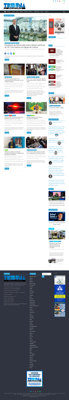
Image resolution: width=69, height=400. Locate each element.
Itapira (31, 319)
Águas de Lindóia (33, 276)
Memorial (31, 324)
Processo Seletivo (33, 341)
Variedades (31, 365)
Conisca (31, 290)
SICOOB (31, 357)
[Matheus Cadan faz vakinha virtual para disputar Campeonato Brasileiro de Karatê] (14, 137)
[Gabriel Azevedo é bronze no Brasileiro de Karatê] (36, 103)
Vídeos (31, 367)
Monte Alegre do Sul (33, 326)
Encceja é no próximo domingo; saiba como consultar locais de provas (60, 261)
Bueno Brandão (32, 285)
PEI (27, 158)
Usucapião (31, 364)
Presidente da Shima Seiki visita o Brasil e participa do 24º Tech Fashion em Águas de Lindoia (25, 46)
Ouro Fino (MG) (13, 123)
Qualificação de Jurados (34, 347)
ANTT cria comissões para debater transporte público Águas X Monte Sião (36, 80)
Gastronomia (32, 312)
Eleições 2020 (32, 300)
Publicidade (32, 343)
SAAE (30, 350)
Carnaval (31, 286)
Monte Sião (33, 77)
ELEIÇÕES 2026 (32, 303)
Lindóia (31, 322)
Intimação (31, 316)
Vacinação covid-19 (31, 158)
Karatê (44, 123)
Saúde (10, 77)
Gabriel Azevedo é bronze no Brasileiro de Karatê (35, 117)
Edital (30, 11)
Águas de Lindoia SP (29, 49)
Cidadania (32, 84)
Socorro (31, 362)
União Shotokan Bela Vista (37, 125)
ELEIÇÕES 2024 (36, 11)
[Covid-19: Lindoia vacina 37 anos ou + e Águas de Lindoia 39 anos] (36, 137)
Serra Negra (32, 355)
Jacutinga (31, 321)
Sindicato (51, 105)
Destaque (6, 77)
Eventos (26, 11)
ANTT (29, 84)
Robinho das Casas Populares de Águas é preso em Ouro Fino (14, 117)
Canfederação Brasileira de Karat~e (11, 159)
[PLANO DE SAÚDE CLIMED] (57, 96)
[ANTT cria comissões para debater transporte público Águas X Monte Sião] (36, 64)
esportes (19, 159)
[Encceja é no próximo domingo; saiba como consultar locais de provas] (52, 259)
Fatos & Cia (32, 310)
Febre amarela (12, 84)
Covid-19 (31, 293)
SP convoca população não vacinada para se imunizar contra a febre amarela (14, 80)
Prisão (10, 125)
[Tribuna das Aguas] (5, 12)
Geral (17, 11)
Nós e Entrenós (32, 331)
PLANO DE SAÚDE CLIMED (56, 107)
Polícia (13, 11)
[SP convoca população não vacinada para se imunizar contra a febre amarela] (14, 64)
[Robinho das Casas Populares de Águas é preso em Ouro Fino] (14, 103)
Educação (55, 241)
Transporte (40, 88)
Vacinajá (37, 158)
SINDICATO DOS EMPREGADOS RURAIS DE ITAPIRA (60, 61)
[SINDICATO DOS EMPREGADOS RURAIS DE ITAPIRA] (52, 60)
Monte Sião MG (29, 125)
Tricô (10, 50)
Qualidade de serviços (34, 88)
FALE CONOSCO (53, 394)
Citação (31, 288)
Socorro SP (14, 86)
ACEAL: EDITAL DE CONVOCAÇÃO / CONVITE (59, 76)
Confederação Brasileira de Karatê (37, 123)
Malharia (40, 49)
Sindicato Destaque (57, 105)
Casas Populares (12, 121)
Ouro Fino (31, 336)
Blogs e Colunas (32, 283)
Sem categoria (32, 353)
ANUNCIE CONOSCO (41, 394)
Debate (41, 86)
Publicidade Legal (33, 345)
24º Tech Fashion (23, 49)
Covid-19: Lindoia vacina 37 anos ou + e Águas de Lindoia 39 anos (36, 152)
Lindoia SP (43, 156)
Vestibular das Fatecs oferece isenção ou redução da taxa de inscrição (55, 245)
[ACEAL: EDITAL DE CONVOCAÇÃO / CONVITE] (52, 75)
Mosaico (31, 329)
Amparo (31, 278)
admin (37, 83)
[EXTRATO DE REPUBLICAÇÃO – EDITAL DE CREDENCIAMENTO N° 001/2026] (52, 66)
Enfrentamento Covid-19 (32, 156)
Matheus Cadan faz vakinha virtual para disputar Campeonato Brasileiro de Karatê (14, 153)
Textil (8, 50)
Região (59, 241)
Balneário (31, 281)
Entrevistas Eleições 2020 (34, 305)
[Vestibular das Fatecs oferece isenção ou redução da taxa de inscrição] (57, 231)
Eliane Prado (15, 49)
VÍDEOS (42, 11)
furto (9, 123)
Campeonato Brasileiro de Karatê (14, 157)
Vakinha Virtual (20, 161)
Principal (37, 77)
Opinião (31, 334)
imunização (39, 156)
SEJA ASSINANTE (47, 394)
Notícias (31, 333)
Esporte (21, 11)
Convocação (32, 291)
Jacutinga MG (36, 49)
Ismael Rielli (32, 317)
